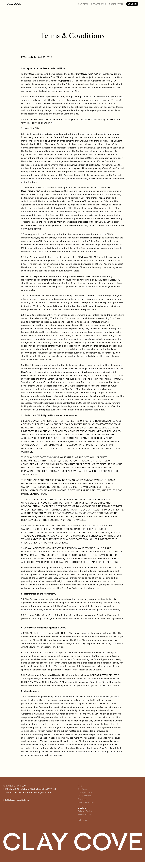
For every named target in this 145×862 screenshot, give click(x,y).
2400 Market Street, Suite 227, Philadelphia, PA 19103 (29, 789)
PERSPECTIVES (116, 4)
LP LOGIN (132, 4)
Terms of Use (84, 814)
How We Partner (86, 802)
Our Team (83, 789)
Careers (82, 799)
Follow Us (82, 820)
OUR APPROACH (98, 4)
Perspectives (84, 795)
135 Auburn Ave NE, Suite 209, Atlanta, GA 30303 (27, 792)
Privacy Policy (85, 811)
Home (81, 785)
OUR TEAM (83, 4)
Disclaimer (83, 808)
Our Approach (85, 792)
